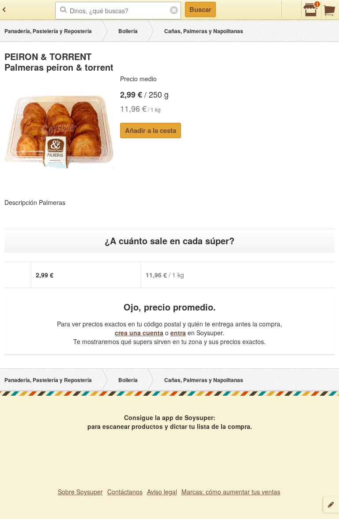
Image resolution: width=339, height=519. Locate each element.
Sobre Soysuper (80, 491)
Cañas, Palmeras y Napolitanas (203, 31)
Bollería (128, 31)
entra (178, 332)
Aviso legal (162, 491)
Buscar (200, 9)
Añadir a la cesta (150, 130)
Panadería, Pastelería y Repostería (48, 31)
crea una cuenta (139, 332)
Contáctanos (125, 491)
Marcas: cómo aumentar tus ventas (230, 491)
